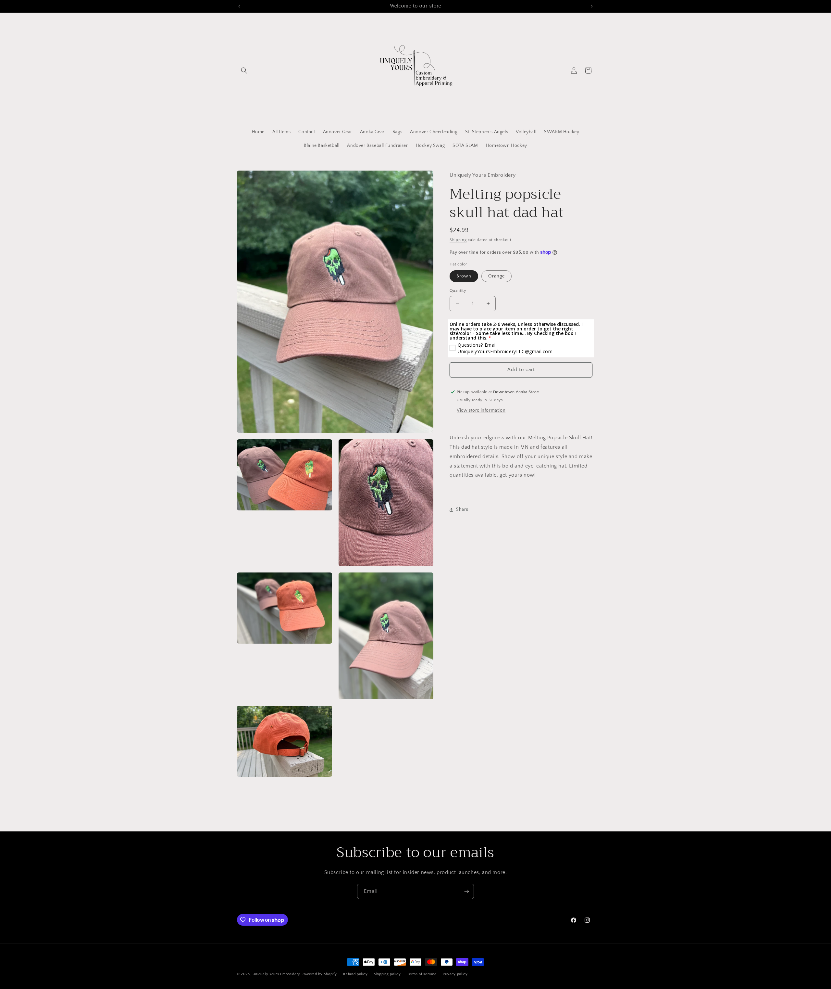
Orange (496, 276)
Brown (463, 276)
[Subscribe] (466, 891)
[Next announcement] (592, 6)
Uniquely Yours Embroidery (277, 974)
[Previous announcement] (239, 6)
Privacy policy (455, 974)
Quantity (458, 290)
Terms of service (421, 974)
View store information (481, 410)
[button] (244, 70)
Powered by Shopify (319, 974)
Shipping (458, 240)
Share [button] (462, 509)
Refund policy (355, 974)
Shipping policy (387, 974)
